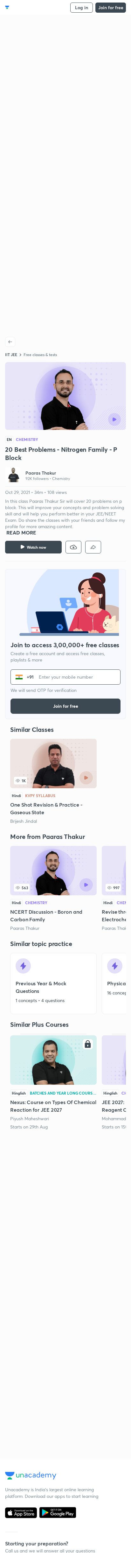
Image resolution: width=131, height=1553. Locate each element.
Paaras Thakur (24, 928)
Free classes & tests (40, 354)
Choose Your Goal (33, 7)
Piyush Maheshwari (29, 1118)
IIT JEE (11, 354)
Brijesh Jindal (23, 821)
